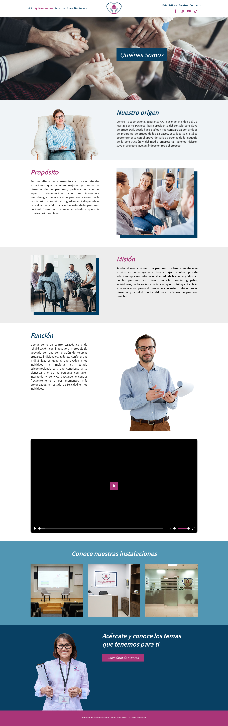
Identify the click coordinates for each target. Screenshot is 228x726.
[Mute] (174, 528)
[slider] (100, 528)
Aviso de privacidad (137, 717)
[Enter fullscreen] (193, 528)
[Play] (35, 528)
